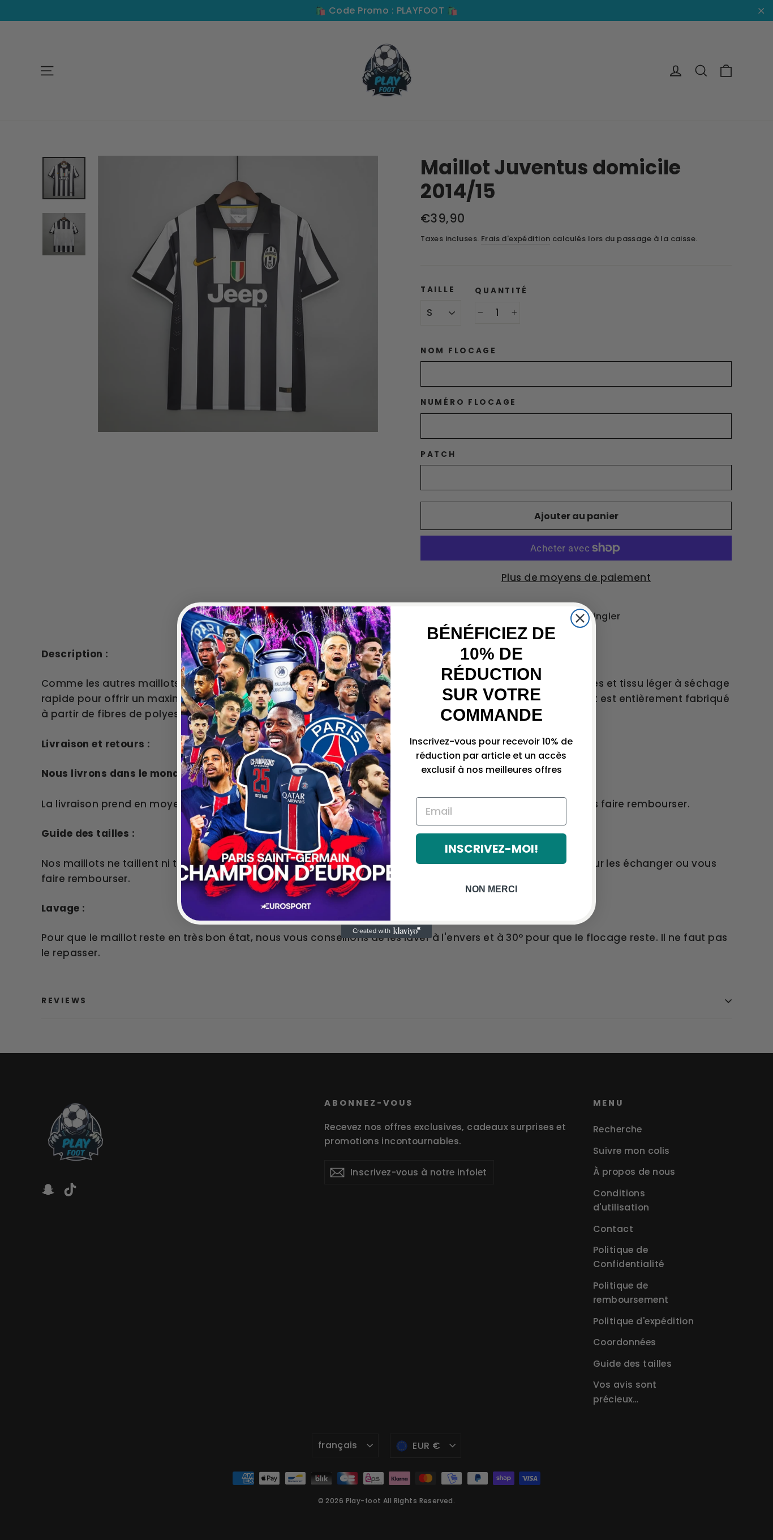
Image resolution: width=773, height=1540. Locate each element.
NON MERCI (491, 889)
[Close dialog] (580, 618)
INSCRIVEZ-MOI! (491, 849)
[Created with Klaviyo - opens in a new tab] (386, 931)
